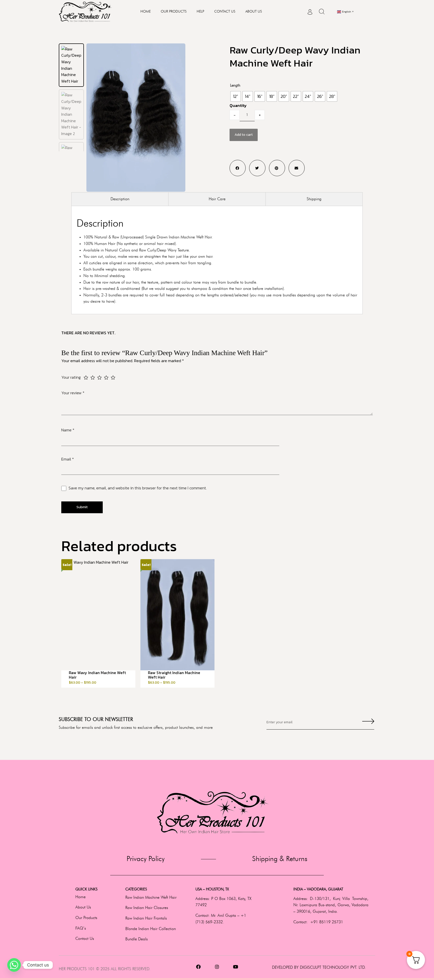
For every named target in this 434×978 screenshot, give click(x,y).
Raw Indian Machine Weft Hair (151, 897)
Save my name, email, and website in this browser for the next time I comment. (138, 488)
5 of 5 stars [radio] (113, 377)
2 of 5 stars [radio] (92, 377)
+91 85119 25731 (326, 922)
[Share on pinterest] (277, 168)
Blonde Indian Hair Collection (150, 929)
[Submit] (368, 722)
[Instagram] (217, 966)
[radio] (236, 96)
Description (120, 199)
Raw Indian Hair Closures (146, 908)
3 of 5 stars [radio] (99, 377)
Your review (72, 393)
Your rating (71, 377)
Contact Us (224, 11)
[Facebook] (198, 966)
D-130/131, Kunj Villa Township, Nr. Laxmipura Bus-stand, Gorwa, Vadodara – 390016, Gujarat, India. (330, 905)
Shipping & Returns (279, 859)
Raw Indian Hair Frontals (146, 918)
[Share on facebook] (238, 168)
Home (145, 11)
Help (200, 11)
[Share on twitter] (257, 168)
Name (67, 430)
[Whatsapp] (14, 965)
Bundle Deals (136, 939)
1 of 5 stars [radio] (86, 377)
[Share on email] (297, 168)
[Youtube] (235, 966)
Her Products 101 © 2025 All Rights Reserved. (104, 969)
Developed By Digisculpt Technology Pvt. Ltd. (318, 967)
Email (67, 459)
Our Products (174, 11)
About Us (253, 11)
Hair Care (217, 199)
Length (235, 85)
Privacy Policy (146, 859)
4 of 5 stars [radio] (106, 377)
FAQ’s (80, 928)
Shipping (314, 199)
